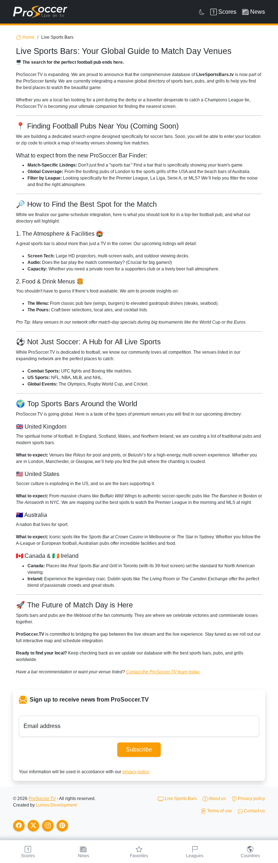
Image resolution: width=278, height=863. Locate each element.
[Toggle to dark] (202, 12)
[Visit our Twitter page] (33, 826)
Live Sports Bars (180, 798)
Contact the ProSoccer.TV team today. (163, 671)
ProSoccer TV (42, 798)
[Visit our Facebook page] (19, 826)
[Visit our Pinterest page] (62, 826)
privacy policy (135, 771)
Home (28, 37)
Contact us (254, 810)
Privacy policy (251, 798)
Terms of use (219, 810)
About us (217, 798)
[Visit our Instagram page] (48, 826)
